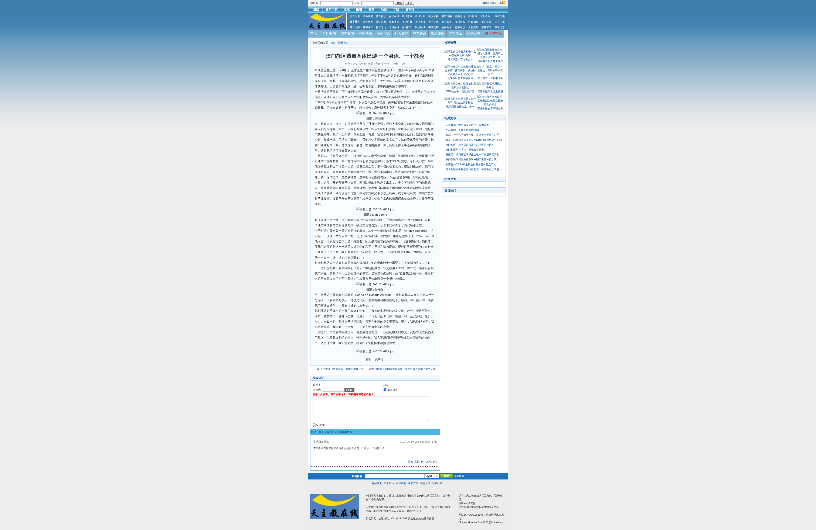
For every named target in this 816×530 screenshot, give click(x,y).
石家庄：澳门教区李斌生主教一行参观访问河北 (472, 154)
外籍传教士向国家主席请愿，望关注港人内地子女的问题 (404, 369)
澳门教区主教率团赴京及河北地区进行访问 (470, 144)
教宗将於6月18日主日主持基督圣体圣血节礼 (471, 164)
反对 (428, 461)
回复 (410, 461)
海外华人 (383, 33)
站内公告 (473, 33)
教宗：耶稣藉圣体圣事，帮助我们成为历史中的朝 (474, 139)
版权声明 (401, 483)
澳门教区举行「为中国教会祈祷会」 (466, 149)
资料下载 (331, 9)
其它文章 (455, 33)
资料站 (409, 9)
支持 (416, 461)
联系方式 (413, 483)
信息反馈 (425, 483)
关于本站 (389, 483)
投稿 (492, 2)
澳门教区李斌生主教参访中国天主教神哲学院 (471, 159)
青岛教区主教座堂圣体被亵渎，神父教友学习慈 (472, 169)
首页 (333, 42)
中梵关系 (419, 33)
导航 (396, 9)
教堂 (371, 9)
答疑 (316, 9)
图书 (359, 9)
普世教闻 (329, 33)
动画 (384, 9)
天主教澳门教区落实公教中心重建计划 (342, 369)
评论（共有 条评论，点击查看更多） (333, 431)
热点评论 (437, 33)
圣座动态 (365, 33)
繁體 (485, 2)
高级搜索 (459, 476)
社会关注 (401, 33)
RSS (499, 2)
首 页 (314, 33)
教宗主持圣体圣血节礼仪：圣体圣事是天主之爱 (472, 134)
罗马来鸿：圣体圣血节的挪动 (462, 129)
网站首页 (377, 483)
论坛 (347, 9)
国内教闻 (347, 33)
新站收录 (437, 483)
